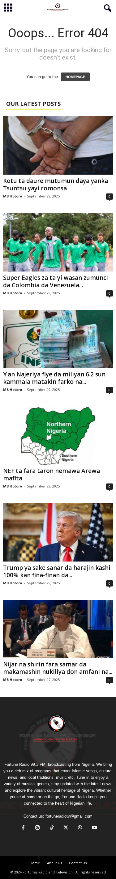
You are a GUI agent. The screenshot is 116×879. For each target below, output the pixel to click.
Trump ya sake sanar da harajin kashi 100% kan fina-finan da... (56, 571)
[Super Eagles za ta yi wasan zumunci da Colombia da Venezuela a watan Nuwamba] (58, 242)
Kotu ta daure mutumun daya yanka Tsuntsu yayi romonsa (55, 184)
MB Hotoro (12, 196)
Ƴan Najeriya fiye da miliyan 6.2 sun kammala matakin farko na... (54, 378)
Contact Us (78, 862)
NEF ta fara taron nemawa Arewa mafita (51, 474)
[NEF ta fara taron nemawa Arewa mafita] (58, 435)
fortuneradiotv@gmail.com (68, 816)
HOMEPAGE (75, 77)
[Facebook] (23, 828)
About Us (54, 862)
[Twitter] (66, 828)
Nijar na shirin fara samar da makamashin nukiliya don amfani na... (57, 668)
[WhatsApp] (80, 828)
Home (35, 862)
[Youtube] (93, 828)
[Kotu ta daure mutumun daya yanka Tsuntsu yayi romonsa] (58, 145)
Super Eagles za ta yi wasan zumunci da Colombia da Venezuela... (55, 281)
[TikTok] (52, 828)
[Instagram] (37, 828)
